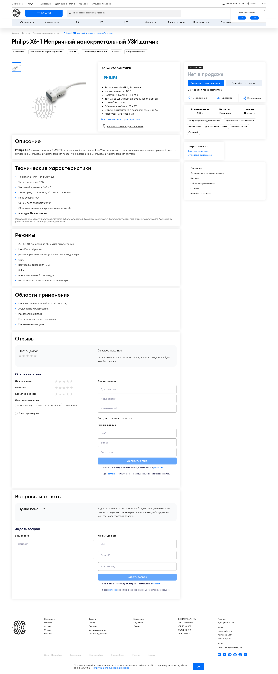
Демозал (93, 626)
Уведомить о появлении (206, 83)
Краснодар (76, 655)
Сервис (136, 626)
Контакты (48, 634)
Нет (254, 18)
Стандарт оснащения (200, 155)
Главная (16, 13)
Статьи (47, 626)
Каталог (92, 619)
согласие (112, 474)
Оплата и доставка (98, 634)
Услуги (31, 4)
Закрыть (264, 10)
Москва (136, 655)
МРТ (127, 22)
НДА (77, 22)
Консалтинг (138, 619)
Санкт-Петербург (53, 655)
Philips (200, 113)
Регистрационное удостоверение (125, 126)
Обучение (138, 623)
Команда (48, 623)
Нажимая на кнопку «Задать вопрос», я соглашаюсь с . (132, 584)
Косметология (52, 22)
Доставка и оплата (65, 4)
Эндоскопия (151, 22)
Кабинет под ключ (198, 151)
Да (242, 18)
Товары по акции (176, 22)
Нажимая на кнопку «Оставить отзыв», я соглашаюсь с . (132, 468)
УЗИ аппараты (27, 22)
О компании (17, 4)
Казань (151, 655)
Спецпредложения (97, 630)
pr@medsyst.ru (224, 639)
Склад (92, 623)
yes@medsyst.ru (225, 631)
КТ (101, 22)
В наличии (226, 22)
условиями (158, 468)
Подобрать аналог (244, 83)
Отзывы (47, 630)
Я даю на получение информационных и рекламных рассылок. (136, 474)
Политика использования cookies (110, 667)
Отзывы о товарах (101, 4)
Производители (201, 22)
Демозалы (46, 4)
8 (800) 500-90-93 (234, 4)
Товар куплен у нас (29, 413)
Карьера (83, 4)
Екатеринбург (96, 655)
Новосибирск (118, 655)
